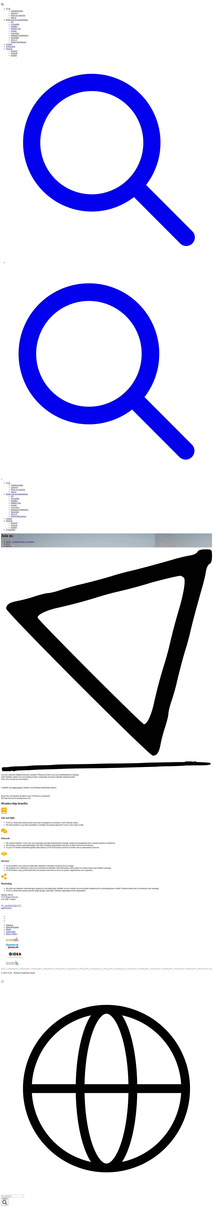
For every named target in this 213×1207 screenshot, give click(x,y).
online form (16, 788)
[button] (8, 9)
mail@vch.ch (6, 908)
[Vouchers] (109, 46)
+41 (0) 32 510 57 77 (12, 906)
